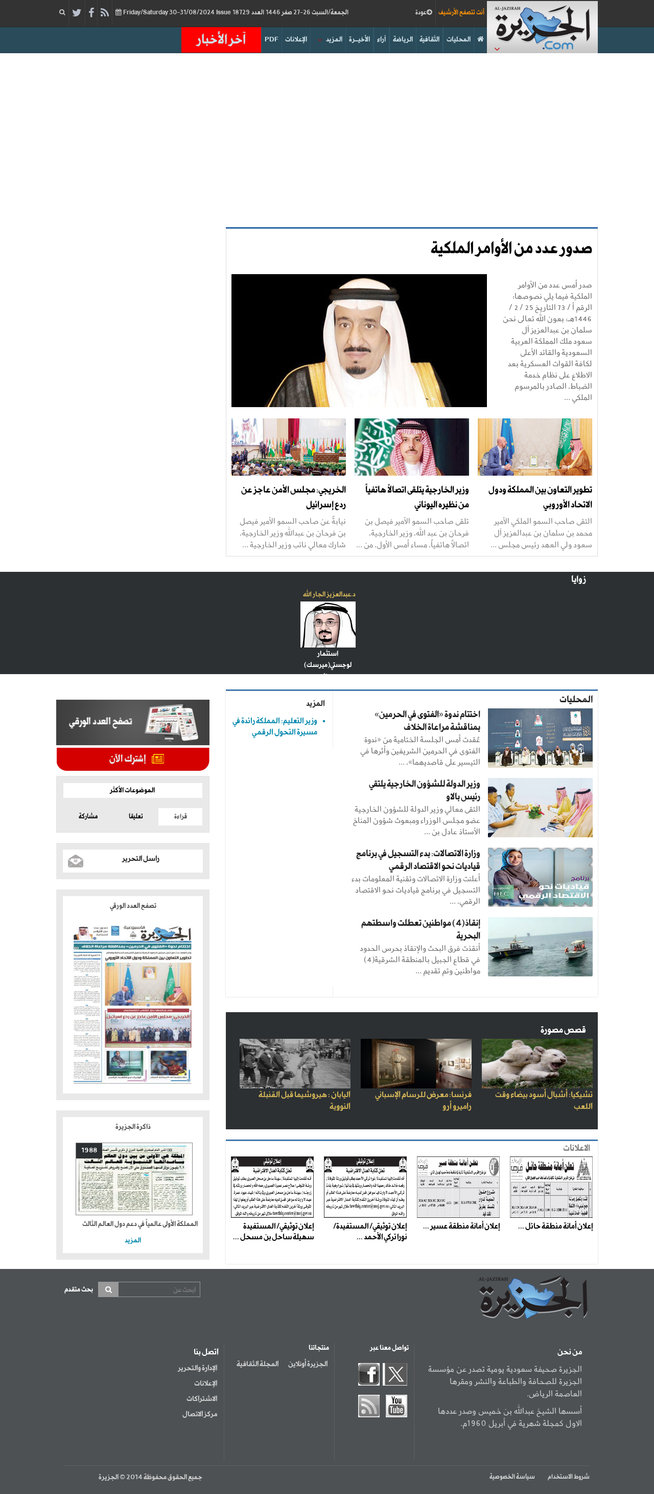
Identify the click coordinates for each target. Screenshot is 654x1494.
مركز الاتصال (199, 1414)
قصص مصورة (563, 1030)
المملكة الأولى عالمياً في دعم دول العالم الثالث (140, 1224)
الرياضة (403, 39)
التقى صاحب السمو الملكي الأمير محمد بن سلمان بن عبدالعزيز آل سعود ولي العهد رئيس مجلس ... (541, 532)
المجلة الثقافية (257, 1364)
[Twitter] (77, 13)
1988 (89, 1150)
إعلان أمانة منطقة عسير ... (461, 1226)
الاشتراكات (201, 1398)
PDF (271, 39)
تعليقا (136, 817)
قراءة (180, 817)
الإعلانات (296, 39)
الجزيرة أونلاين (308, 1364)
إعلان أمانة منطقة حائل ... (555, 1226)
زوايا (578, 579)
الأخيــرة (359, 39)
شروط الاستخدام (569, 1477)
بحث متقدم (78, 1289)
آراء (381, 39)
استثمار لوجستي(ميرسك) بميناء (328, 665)
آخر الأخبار (221, 40)
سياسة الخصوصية (512, 1477)
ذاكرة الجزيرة (133, 1127)
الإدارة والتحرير (197, 1368)
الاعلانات (576, 1148)
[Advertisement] (327, 140)
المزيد (334, 39)
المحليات (459, 39)
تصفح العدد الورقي (133, 906)
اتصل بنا (206, 1352)
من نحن (569, 1352)
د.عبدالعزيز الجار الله (329, 594)
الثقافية (429, 39)
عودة (421, 13)
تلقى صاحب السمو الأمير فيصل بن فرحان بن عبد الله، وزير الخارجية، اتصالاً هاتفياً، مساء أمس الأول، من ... (412, 532)
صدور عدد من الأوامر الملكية (511, 249)
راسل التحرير (140, 858)
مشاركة (88, 817)
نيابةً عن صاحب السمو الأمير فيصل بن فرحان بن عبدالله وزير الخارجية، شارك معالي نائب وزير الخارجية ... (293, 532)
